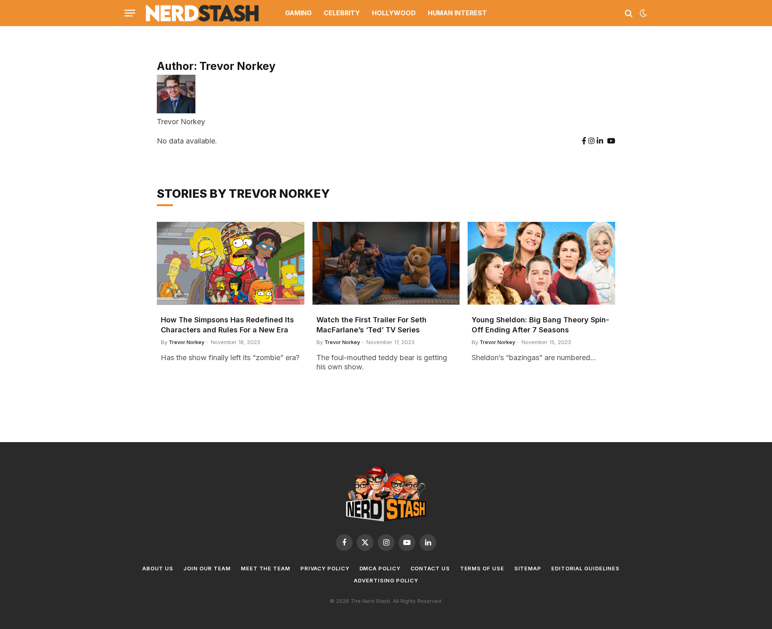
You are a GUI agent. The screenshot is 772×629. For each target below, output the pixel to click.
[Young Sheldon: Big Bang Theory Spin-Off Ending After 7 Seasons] (541, 263)
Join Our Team (207, 568)
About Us (157, 568)
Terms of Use (482, 568)
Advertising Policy (386, 580)
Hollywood (394, 13)
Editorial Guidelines (585, 568)
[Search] (628, 13)
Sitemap (527, 568)
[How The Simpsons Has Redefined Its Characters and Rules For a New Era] (230, 263)
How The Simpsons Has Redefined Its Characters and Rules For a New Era (227, 325)
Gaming (298, 13)
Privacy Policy (324, 568)
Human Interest (457, 13)
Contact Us (430, 568)
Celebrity (342, 13)
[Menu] (130, 13)
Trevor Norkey (186, 342)
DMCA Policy (379, 568)
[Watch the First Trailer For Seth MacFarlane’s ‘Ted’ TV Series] (386, 263)
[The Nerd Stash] (202, 13)
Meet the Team (265, 568)
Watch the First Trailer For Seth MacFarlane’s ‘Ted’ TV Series (371, 325)
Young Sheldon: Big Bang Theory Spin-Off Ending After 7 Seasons (540, 325)
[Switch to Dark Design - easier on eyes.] (642, 13)
